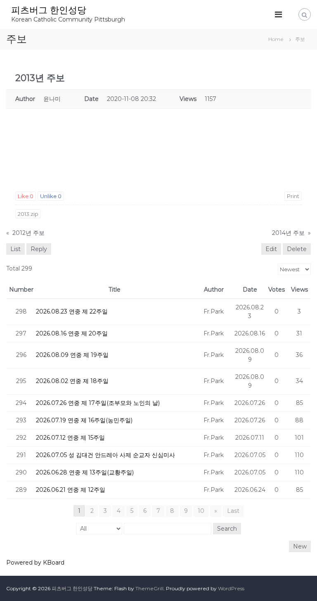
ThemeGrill (149, 588)
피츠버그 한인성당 (48, 10)
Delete (297, 249)
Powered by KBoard (35, 562)
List (15, 249)
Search (227, 528)
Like (25, 196)
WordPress (231, 588)
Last (233, 511)
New (300, 546)
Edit (271, 249)
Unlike (51, 196)
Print (293, 196)
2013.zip (28, 214)
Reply (39, 249)
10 (201, 511)
